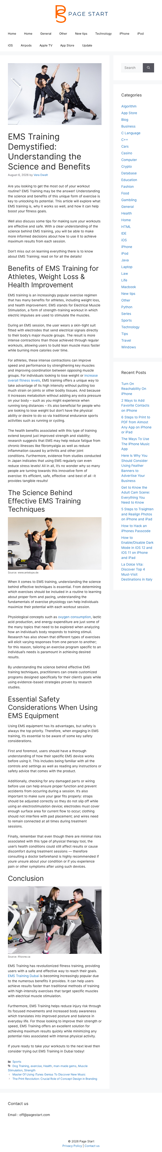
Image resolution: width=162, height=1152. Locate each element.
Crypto (126, 166)
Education (129, 180)
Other (63, 33)
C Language (130, 133)
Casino (126, 153)
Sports (16, 1061)
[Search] (148, 68)
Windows (128, 347)
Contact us (92, 1146)
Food (125, 193)
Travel (126, 340)
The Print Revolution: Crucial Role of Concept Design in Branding (54, 1078)
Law (124, 274)
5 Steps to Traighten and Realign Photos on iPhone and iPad (137, 514)
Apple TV (46, 45)
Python (126, 307)
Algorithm (129, 106)
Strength (30, 1070)
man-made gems (65, 1066)
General (45, 33)
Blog (124, 120)
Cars (125, 146)
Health (47, 1066)
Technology (103, 33)
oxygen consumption (74, 617)
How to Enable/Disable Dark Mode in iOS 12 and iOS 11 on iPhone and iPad (137, 548)
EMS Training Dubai (23, 976)
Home (12, 33)
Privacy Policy (72, 1146)
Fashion (127, 187)
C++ (124, 140)
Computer (129, 160)
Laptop (126, 267)
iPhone (124, 33)
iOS (10, 45)
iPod (140, 33)
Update (87, 45)
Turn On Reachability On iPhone (133, 389)
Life (124, 280)
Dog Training (20, 1066)
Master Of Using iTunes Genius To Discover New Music (49, 1074)
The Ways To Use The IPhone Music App (135, 444)
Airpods (26, 45)
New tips (81, 33)
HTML (126, 227)
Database (129, 173)
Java (125, 260)
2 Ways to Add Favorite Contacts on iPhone (135, 405)
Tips (124, 334)
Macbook (128, 287)
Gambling (129, 200)
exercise (36, 1066)
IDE (123, 233)
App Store (67, 45)
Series (126, 314)
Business (128, 126)
